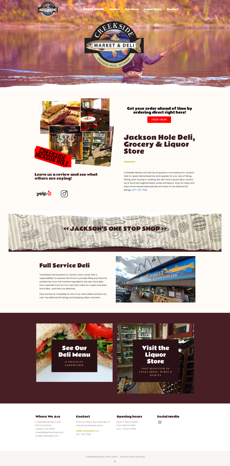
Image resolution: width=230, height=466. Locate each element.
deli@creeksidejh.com (87, 430)
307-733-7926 (139, 189)
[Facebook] (115, 461)
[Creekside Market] (48, 9)
